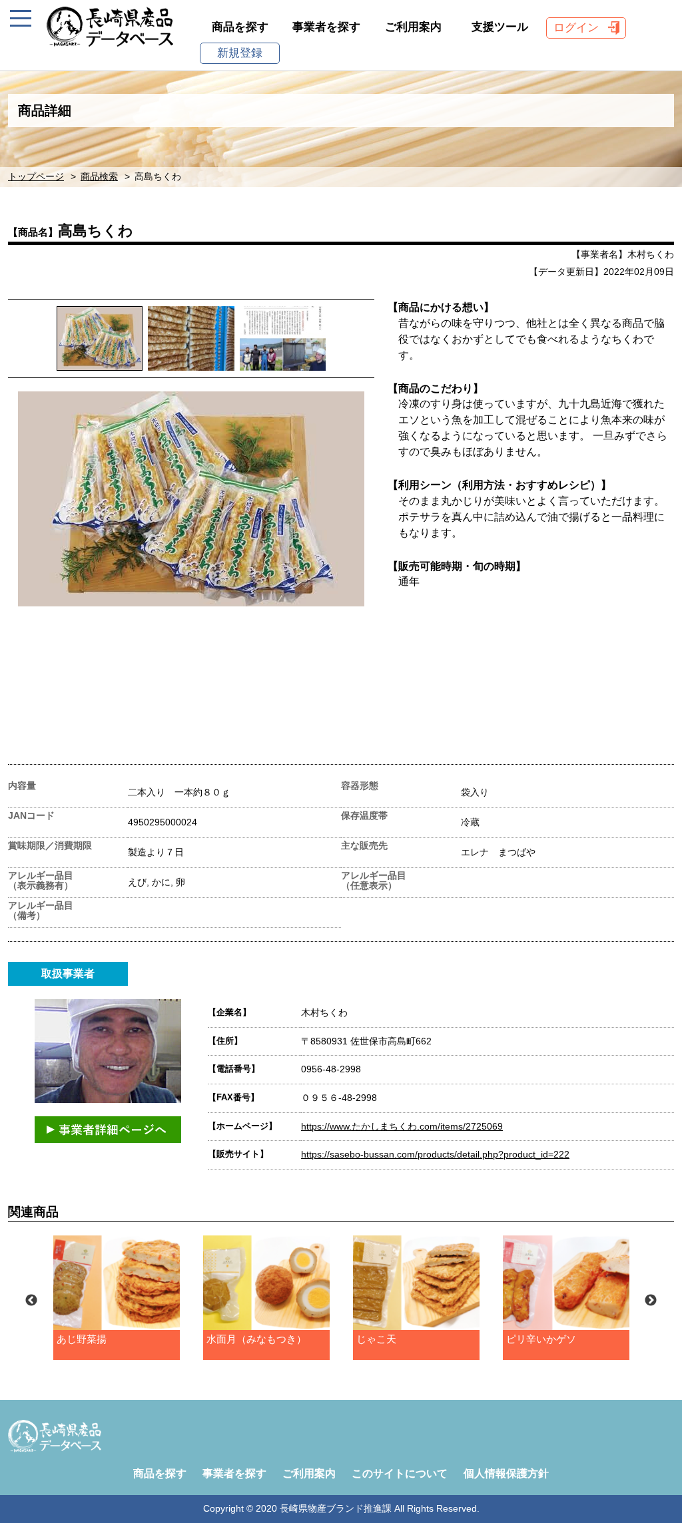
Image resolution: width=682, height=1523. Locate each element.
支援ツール (500, 27)
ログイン (576, 27)
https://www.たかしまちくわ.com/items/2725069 (402, 1126)
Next (650, 1300)
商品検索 (99, 177)
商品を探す (240, 27)
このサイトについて (400, 1473)
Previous (31, 1300)
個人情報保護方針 (506, 1473)
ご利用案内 (413, 27)
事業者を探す (326, 27)
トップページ (36, 177)
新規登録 (239, 53)
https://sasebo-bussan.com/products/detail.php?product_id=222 (435, 1154)
